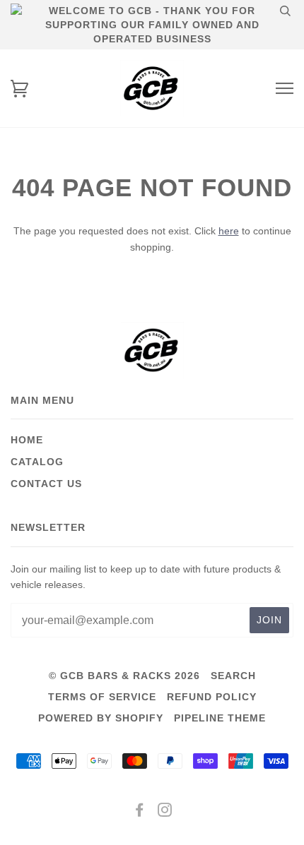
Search (233, 675)
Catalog (37, 461)
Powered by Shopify (100, 718)
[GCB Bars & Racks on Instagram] (165, 811)
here (228, 230)
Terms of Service (102, 696)
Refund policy (212, 696)
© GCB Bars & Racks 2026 (124, 675)
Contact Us (46, 483)
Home (27, 439)
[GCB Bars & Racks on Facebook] (139, 811)
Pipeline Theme (220, 718)
